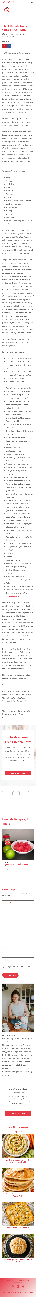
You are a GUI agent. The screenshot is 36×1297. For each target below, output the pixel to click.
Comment (7, 903)
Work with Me (23, 1280)
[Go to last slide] (4, 850)
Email (5, 948)
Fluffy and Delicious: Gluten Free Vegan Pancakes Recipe (18, 1195)
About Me (10, 1280)
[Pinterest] (23, 1286)
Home (4, 18)
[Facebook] (4, 2)
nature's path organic (9, 803)
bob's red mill (7, 793)
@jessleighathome (17, 1068)
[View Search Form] (32, 2)
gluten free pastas (12, 596)
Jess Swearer (10, 34)
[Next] (31, 850)
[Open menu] (32, 9)
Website (6, 960)
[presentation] (18, 1146)
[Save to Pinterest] (4, 46)
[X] (9, 2)
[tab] (7, 862)
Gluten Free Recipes (19, 18)
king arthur (13, 798)
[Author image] (3, 34)
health (5, 798)
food (16, 793)
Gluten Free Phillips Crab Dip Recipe (18, 1228)
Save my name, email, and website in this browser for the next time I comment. (18, 967)
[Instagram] (13, 2)
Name (5, 937)
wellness (21, 803)
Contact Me (18, 1283)
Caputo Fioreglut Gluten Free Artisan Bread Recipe (18, 1261)
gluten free (24, 793)
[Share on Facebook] (9, 46)
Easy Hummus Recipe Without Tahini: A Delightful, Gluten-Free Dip (17, 1161)
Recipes (9, 18)
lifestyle (22, 798)
